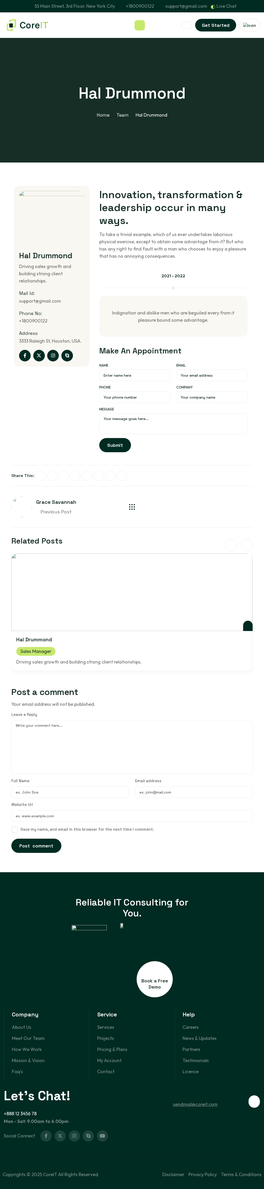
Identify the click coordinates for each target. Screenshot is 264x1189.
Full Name (20, 780)
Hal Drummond (34, 639)
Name (103, 365)
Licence (191, 1071)
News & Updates (200, 1038)
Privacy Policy (202, 1174)
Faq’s (17, 1071)
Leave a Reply (24, 714)
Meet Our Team (28, 1038)
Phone (105, 387)
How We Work (27, 1049)
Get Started (215, 25)
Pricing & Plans (112, 1049)
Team (123, 115)
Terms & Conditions (241, 1174)
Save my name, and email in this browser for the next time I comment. (87, 829)
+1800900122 (140, 6)
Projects (105, 1038)
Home (103, 115)
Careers (191, 1027)
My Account (109, 1060)
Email (181, 365)
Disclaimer (173, 1174)
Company (184, 387)
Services (105, 1027)
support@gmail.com (186, 6)
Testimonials (196, 1060)
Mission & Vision (28, 1060)
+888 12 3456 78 (20, 1114)
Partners (191, 1049)
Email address (148, 780)
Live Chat (226, 6)
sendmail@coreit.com (195, 1104)
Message (106, 409)
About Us (21, 1027)
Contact (105, 1071)
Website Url (22, 804)
